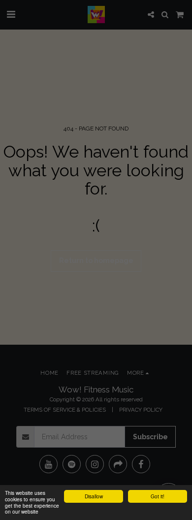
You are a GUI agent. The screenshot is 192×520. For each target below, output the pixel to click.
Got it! (157, 496)
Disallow (94, 496)
